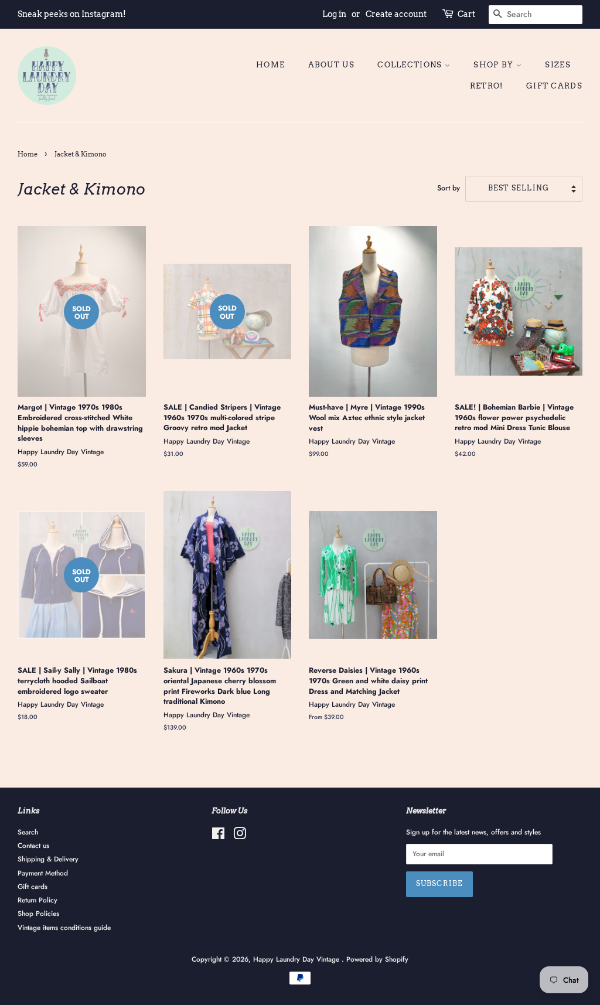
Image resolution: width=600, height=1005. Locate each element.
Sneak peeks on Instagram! (72, 14)
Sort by (448, 188)
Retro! (486, 85)
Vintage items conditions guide (64, 927)
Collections (411, 64)
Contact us (33, 845)
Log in (334, 14)
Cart (466, 14)
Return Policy (37, 900)
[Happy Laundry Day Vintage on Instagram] (239, 836)
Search (28, 832)
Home (270, 64)
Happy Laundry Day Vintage (297, 959)
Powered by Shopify (377, 959)
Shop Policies (38, 913)
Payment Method (43, 873)
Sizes (558, 64)
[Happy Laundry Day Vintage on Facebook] (218, 836)
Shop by (494, 64)
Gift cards (554, 85)
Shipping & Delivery (48, 859)
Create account (396, 14)
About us (331, 64)
